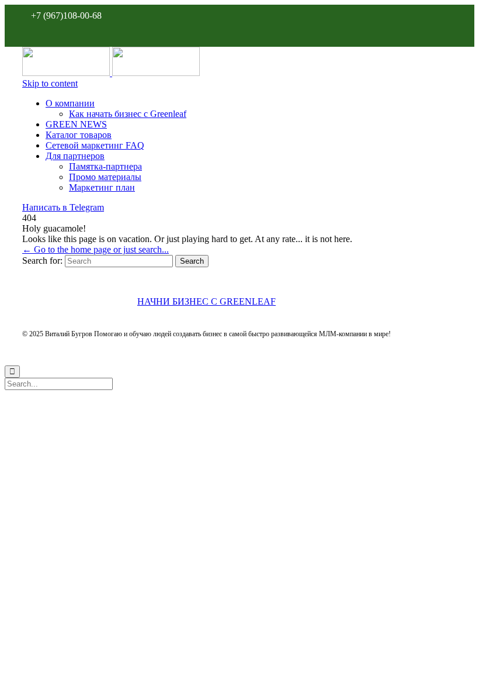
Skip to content (50, 83)
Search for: (42, 260)
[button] (63, 207)
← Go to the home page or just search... (95, 249)
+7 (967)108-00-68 (66, 15)
